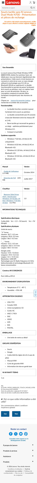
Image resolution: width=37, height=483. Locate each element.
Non (16, 414)
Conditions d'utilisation (15, 469)
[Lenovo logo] (13, 2)
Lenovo (14, 466)
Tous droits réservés (24, 466)
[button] (3, 3)
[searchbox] (18, 8)
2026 (10, 466)
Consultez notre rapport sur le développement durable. (18, 439)
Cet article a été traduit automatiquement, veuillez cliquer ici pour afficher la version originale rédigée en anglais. (19, 23)
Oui (5, 414)
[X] (16, 434)
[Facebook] (11, 434)
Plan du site (19, 473)
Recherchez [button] (31, 7)
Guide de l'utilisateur (11, 171)
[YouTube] (21, 434)
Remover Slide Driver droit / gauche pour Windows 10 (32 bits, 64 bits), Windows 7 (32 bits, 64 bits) (11, 199)
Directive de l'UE (10, 178)
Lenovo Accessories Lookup (20, 100)
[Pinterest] (26, 434)
